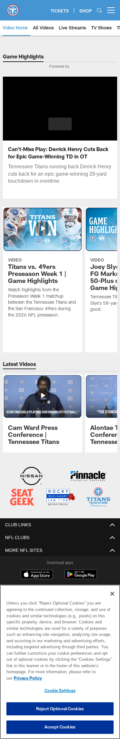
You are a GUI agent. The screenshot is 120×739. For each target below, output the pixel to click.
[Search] (99, 10)
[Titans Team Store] (98, 497)
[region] (60, 665)
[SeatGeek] (22, 497)
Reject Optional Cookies (60, 708)
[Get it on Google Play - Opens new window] (81, 577)
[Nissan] (31, 476)
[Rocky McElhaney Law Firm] (60, 497)
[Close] (112, 600)
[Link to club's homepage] (12, 8)
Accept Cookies (60, 726)
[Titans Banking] (88, 476)
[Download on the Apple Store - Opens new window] (37, 574)
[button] (60, 124)
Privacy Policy (77, 678)
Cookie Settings (60, 690)
